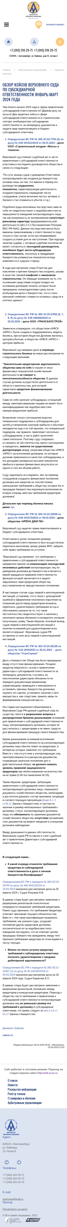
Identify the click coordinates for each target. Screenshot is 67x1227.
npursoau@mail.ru (13, 1199)
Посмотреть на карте (15, 1209)
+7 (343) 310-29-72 (45, 50)
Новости (13, 1085)
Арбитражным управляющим (32, 70)
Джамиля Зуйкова (13, 1028)
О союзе (13, 1080)
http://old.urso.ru (47, 1072)
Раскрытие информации (22, 1089)
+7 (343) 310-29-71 (21, 50)
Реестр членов (16, 1093)
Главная (7, 70)
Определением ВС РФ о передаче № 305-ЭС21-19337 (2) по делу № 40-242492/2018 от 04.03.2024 (31, 971)
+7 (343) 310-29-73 (13, 1182)
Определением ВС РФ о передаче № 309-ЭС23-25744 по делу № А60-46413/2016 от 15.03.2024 (31, 885)
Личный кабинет (55, 25)
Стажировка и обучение (22, 1098)
